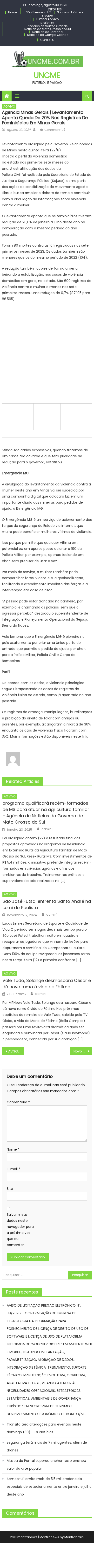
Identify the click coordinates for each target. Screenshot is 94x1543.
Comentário (18, 1102)
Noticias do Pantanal (47, 32)
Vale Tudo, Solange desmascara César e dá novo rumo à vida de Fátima (46, 983)
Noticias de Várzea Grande (47, 26)
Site (10, 1188)
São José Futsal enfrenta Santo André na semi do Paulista (46, 904)
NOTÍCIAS (47, 23)
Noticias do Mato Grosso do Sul (47, 29)
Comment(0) (54, 129)
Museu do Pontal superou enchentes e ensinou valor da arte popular (46, 1464)
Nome (13, 1149)
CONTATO (47, 40)
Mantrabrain (74, 1537)
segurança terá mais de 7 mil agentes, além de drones (47, 1446)
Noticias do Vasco (70, 12)
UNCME (47, 75)
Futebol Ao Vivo (47, 19)
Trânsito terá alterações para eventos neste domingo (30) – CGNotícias (44, 1428)
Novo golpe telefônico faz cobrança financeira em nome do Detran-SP (83, 1051)
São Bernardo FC (38, 12)
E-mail (13, 1169)
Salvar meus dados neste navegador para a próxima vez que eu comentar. (20, 1229)
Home (12, 12)
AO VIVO (47, 16)
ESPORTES (55, 9)
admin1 (47, 829)
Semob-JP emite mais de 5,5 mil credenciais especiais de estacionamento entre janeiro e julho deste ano (49, 1486)
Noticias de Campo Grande (47, 35)
